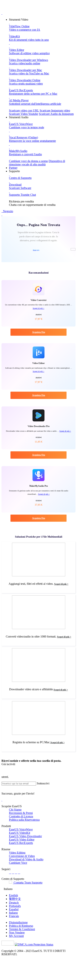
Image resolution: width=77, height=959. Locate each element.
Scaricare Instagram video (55, 110)
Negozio (7, 211)
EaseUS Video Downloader (25, 836)
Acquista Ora (38, 332)
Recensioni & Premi (21, 813)
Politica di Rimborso (21, 925)
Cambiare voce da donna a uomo (28, 161)
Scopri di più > (38, 308)
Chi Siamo (15, 809)
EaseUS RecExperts (21, 842)
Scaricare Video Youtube (23, 113)
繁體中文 (15, 898)
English (13, 895)
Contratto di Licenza (21, 816)
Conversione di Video (22, 856)
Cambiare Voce (18, 862)
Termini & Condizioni (22, 929)
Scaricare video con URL (24, 110)
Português (15, 906)
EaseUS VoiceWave (21, 829)
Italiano (13, 912)
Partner (13, 167)
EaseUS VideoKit (19, 832)
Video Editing (17, 852)
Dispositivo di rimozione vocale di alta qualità (37, 162)
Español (14, 909)
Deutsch (14, 902)
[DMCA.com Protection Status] (34, 944)
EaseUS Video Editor (21, 839)
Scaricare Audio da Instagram (56, 113)
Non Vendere (17, 932)
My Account (16, 935)
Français (14, 916)
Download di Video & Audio (26, 859)
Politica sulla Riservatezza (24, 819)
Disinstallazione (18, 922)
